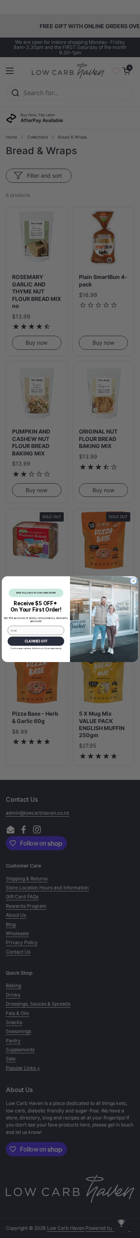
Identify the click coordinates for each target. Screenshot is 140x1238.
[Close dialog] (133, 581)
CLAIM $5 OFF (35, 641)
